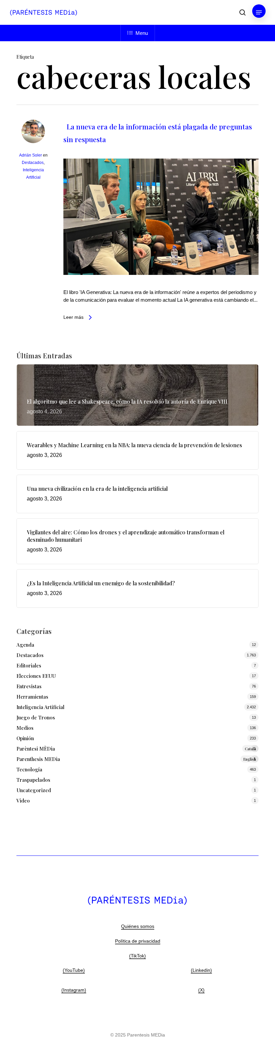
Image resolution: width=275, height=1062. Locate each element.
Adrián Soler (30, 155)
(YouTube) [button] (74, 970)
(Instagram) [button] (73, 990)
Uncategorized (33, 790)
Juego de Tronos (35, 717)
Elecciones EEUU (36, 675)
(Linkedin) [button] (201, 970)
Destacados (33, 162)
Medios (25, 727)
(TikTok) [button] (137, 955)
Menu (141, 33)
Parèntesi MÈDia (136, 748)
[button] (259, 12)
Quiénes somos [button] (137, 926)
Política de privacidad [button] (137, 941)
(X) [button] (201, 990)
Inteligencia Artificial (40, 707)
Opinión (25, 738)
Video (23, 800)
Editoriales (28, 665)
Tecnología (29, 769)
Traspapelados (33, 779)
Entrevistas (29, 686)
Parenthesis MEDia (136, 759)
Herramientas (32, 696)
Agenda (25, 644)
